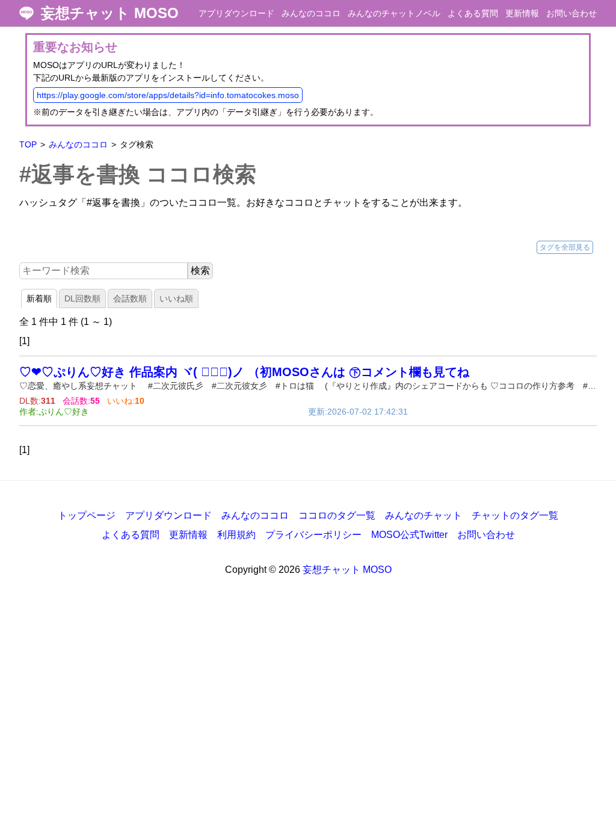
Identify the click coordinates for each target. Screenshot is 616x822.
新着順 (39, 298)
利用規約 (236, 535)
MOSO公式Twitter (409, 535)
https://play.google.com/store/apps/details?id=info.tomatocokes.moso (168, 95)
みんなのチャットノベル (394, 13)
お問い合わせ (571, 13)
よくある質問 (473, 13)
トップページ (87, 515)
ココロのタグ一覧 (336, 515)
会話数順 (130, 298)
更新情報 (522, 13)
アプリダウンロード (236, 13)
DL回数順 (82, 298)
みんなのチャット (423, 515)
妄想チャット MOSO (110, 13)
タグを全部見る (565, 247)
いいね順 (176, 298)
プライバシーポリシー (313, 535)
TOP (28, 144)
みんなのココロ (311, 13)
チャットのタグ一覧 (515, 515)
